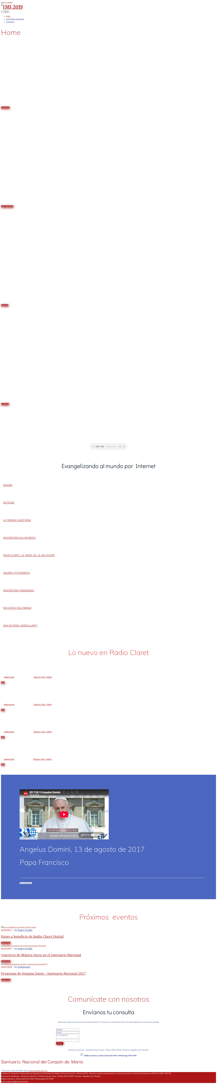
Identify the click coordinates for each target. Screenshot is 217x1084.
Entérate (5, 404)
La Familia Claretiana (15, 19)
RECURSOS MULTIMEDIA (17, 608)
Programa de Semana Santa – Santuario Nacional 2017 (43, 973)
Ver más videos (26, 883)
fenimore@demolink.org (38, 1070)
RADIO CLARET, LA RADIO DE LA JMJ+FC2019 (29, 555)
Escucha (4, 305)
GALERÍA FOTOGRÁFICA (16, 572)
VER (3, 682)
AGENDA (7, 485)
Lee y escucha (7, 206)
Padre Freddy (25, 930)
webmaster (9, 677)
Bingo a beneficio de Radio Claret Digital (32, 936)
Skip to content (7, 2)
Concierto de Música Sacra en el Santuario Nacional (41, 955)
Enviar (59, 1043)
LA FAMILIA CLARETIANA (17, 520)
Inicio (8, 16)
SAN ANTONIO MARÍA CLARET (20, 625)
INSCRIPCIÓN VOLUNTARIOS (19, 537)
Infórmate (5, 108)
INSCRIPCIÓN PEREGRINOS (18, 590)
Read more (5, 943)
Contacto (10, 22)
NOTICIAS (8, 502)
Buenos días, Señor (43, 677)
